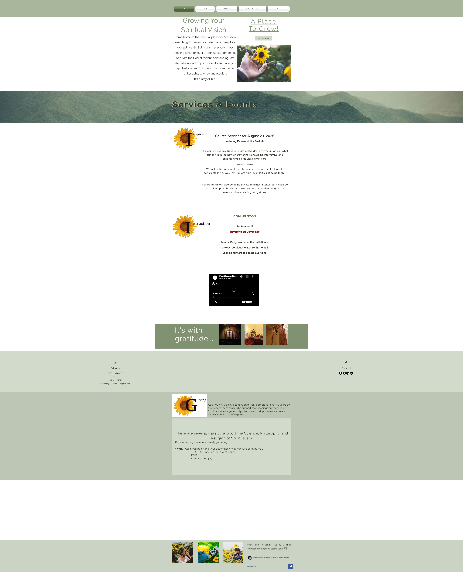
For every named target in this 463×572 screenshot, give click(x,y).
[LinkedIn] (347, 373)
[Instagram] (351, 373)
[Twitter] (344, 373)
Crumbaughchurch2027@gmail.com (115, 384)
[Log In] (285, 548)
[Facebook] (340, 373)
